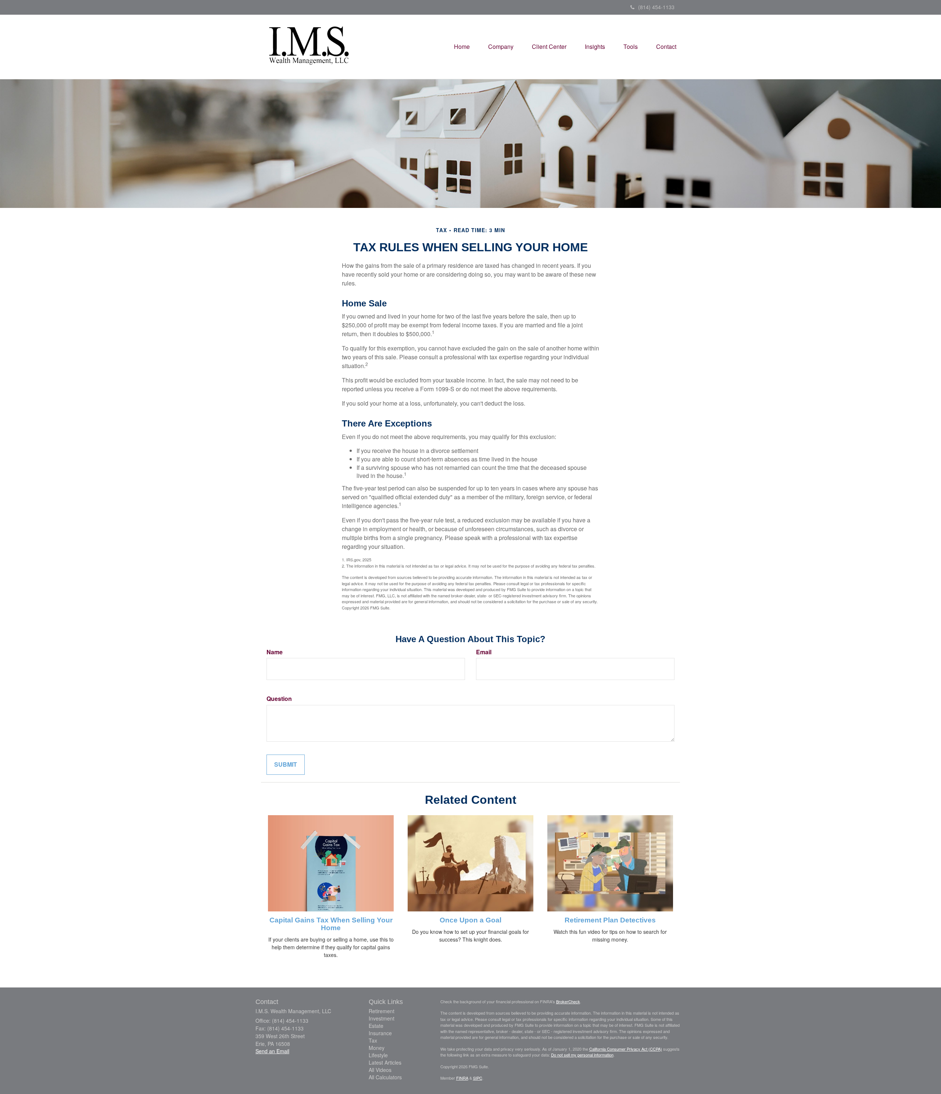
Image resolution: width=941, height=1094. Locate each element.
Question (279, 699)
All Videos (380, 1069)
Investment (381, 1018)
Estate (376, 1025)
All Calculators (385, 1077)
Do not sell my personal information (582, 1055)
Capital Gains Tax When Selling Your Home (331, 924)
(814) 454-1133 (656, 7)
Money (376, 1047)
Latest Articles (385, 1062)
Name (274, 652)
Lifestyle (378, 1055)
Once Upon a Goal (470, 920)
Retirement (381, 1011)
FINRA (462, 1078)
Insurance (380, 1033)
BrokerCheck (568, 1001)
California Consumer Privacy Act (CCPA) (625, 1049)
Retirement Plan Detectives (610, 920)
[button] (501, 46)
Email (483, 652)
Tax (373, 1040)
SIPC (477, 1078)
